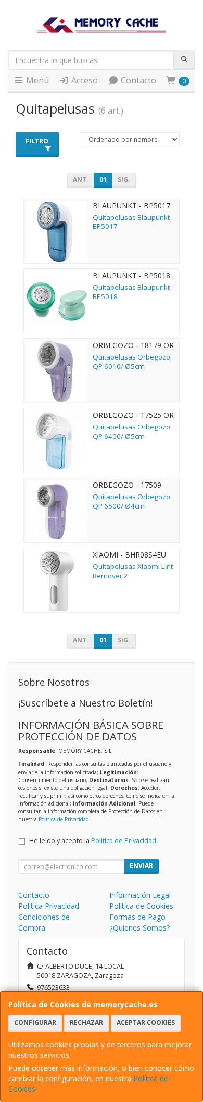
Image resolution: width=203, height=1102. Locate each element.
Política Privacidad (48, 906)
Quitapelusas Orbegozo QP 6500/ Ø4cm (131, 501)
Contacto (137, 80)
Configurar (35, 1022)
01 (103, 179)
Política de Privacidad (64, 819)
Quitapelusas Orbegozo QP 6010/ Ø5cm (131, 361)
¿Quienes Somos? (139, 928)
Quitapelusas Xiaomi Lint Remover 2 (133, 571)
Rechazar (86, 1022)
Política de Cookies (141, 906)
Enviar (141, 865)
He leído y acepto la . (93, 840)
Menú (36, 80)
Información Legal (140, 895)
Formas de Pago (137, 917)
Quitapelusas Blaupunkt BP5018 (131, 291)
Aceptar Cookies (146, 1022)
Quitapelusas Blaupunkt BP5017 (131, 222)
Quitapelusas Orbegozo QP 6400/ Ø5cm (131, 431)
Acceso (83, 80)
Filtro (37, 141)
